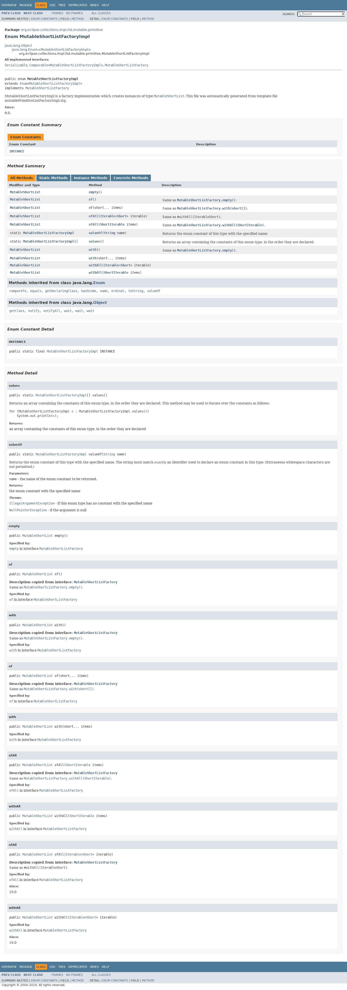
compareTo (17, 291)
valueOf (95, 233)
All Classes (101, 13)
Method (78, 19)
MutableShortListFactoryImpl (64, 49)
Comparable (38, 65)
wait (68, 311)
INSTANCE (16, 151)
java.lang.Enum (25, 49)
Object (100, 302)
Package (25, 5)
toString (135, 291)
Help (105, 5)
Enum (23, 83)
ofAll (93, 216)
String (109, 233)
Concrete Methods (131, 178)
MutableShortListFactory (126, 65)
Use (52, 5)
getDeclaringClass (61, 291)
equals (35, 291)
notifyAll (51, 311)
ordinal (117, 291)
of (91, 199)
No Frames (74, 13)
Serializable (16, 65)
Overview (9, 5)
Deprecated (77, 5)
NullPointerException (28, 510)
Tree (62, 5)
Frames (57, 13)
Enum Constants (44, 19)
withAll (95, 265)
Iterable (107, 216)
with (92, 250)
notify (33, 311)
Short (122, 216)
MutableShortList (25, 192)
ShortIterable (112, 224)
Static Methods (53, 178)
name (103, 291)
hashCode (88, 291)
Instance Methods (90, 178)
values (94, 241)
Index (94, 5)
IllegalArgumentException (32, 503)
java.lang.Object (18, 45)
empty (93, 192)
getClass (16, 311)
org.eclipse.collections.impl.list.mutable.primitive (62, 30)
